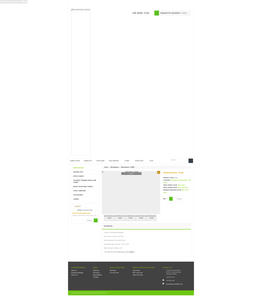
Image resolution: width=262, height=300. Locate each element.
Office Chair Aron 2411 (81, 213)
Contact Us (107, 5)
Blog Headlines (97, 275)
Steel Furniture (114, 161)
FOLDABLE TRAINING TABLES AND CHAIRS (84, 181)
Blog (151, 161)
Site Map (95, 277)
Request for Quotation (93, 5)
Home (71, 5)
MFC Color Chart (138, 272)
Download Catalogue (77, 272)
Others (127, 161)
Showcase (80, 5)
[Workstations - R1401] (158, 172)
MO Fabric (113, 270)
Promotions (139, 161)
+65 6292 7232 (140, 13)
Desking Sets (88, 161)
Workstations (75, 161)
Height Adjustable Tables (83, 186)
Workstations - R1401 (127, 167)
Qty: (164, 198)
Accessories (78, 195)
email (131, 252)
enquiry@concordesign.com (174, 284)
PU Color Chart (114, 272)
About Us (74, 270)
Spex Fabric (181, 185)
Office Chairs (100, 161)
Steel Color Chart (182, 187)
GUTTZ (105, 292)
